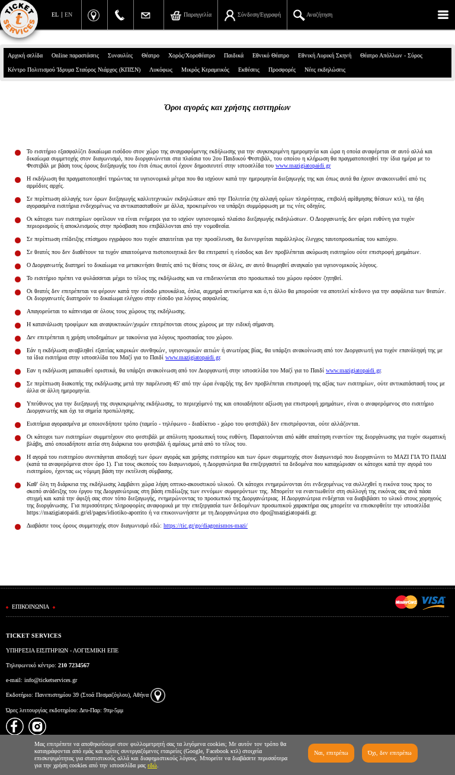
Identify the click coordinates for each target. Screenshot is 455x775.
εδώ (152, 765)
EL (55, 14)
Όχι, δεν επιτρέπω (390, 753)
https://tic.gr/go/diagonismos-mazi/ (206, 525)
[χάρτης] (157, 695)
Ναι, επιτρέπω (331, 753)
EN (68, 14)
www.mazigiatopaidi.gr (303, 165)
